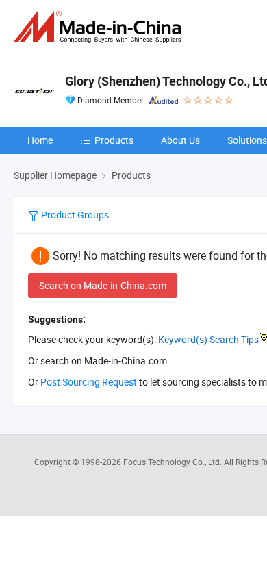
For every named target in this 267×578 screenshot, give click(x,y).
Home (40, 140)
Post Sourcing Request (88, 381)
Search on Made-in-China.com (102, 285)
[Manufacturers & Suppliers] (100, 27)
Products (114, 140)
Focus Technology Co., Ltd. (173, 461)
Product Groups (74, 214)
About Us (180, 140)
